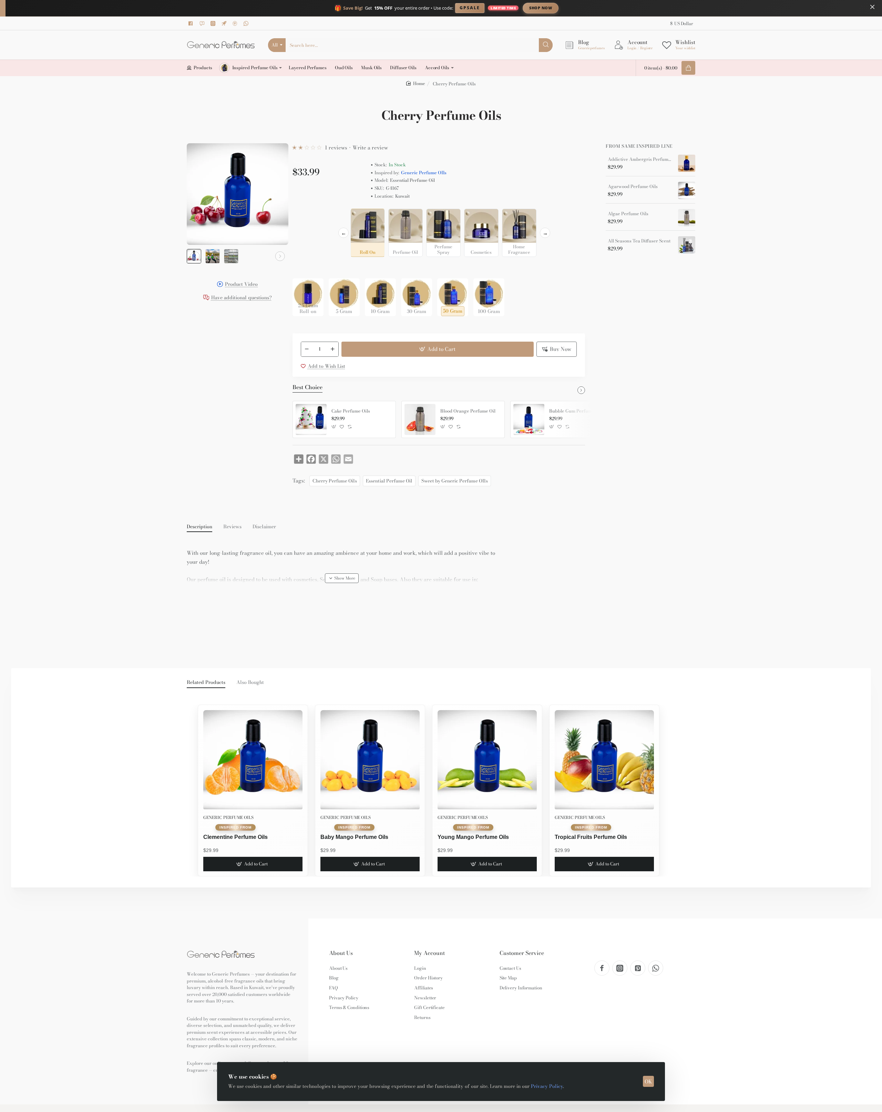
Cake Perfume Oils (350, 411)
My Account (429, 953)
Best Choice (307, 387)
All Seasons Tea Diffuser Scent (639, 241)
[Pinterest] (236, 23)
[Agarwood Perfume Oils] (686, 190)
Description (199, 526)
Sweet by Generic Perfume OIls (454, 480)
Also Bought (250, 682)
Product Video (241, 284)
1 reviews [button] (336, 148)
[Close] (872, 7)
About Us (341, 953)
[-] (307, 349)
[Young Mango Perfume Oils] (487, 759)
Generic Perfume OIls (424, 173)
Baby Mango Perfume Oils (354, 837)
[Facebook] (192, 23)
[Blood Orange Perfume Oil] (419, 419)
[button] (195, 256)
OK (648, 1081)
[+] (332, 349)
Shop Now (540, 7)
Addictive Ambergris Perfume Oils (640, 159)
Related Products (206, 682)
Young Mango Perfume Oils (473, 837)
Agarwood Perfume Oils (633, 187)
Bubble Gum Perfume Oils (576, 411)
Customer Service (522, 953)
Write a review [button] (370, 148)
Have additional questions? (241, 298)
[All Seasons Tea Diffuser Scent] (686, 244)
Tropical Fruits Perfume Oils (591, 837)
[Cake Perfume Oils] (311, 419)
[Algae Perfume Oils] (686, 217)
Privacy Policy (547, 1086)
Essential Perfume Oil (389, 480)
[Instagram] (214, 23)
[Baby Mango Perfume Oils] (370, 759)
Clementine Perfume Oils (235, 837)
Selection (304, 216)
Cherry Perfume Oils (334, 480)
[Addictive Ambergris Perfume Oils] (686, 163)
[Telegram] (225, 23)
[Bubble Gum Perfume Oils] (528, 419)
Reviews (232, 526)
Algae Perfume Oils (628, 214)
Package (304, 267)
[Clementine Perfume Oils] (252, 759)
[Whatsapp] (247, 23)
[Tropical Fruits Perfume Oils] (604, 759)
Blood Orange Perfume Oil (467, 411)
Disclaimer (264, 526)
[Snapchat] (203, 23)
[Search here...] (546, 45)
